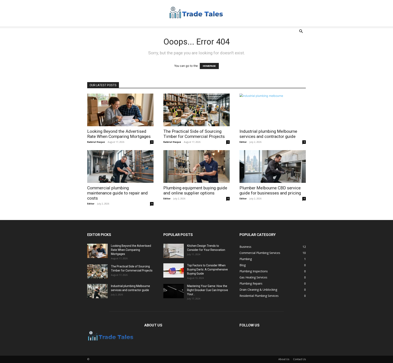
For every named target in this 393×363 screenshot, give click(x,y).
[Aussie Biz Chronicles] (196, 13)
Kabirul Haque (96, 141)
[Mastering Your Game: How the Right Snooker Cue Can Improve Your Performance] (173, 291)
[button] (301, 32)
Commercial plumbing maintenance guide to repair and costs (117, 193)
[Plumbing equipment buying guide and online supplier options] (196, 166)
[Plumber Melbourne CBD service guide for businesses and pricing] (272, 166)
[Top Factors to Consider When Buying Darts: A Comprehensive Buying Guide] (173, 270)
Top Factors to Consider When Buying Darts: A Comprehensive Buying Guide (207, 269)
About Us (283, 359)
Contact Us (299, 359)
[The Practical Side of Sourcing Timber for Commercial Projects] (196, 110)
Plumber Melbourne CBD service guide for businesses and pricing (270, 190)
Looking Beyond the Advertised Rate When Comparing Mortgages (119, 134)
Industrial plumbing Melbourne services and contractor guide (268, 134)
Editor (243, 141)
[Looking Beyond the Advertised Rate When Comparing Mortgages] (120, 110)
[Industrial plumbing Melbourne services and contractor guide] (272, 110)
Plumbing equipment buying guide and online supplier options (195, 190)
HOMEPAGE (209, 66)
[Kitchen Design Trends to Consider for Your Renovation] (173, 251)
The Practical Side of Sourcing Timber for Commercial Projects (194, 134)
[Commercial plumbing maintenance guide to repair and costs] (120, 166)
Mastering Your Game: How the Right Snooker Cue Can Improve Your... (207, 290)
